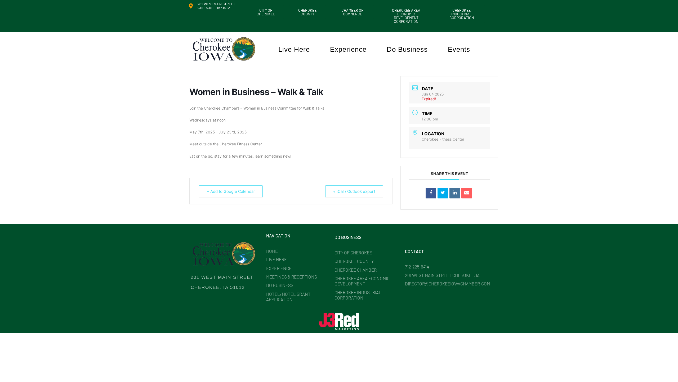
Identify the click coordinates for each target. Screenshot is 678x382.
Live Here (294, 49)
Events (459, 49)
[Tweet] (443, 193)
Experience (348, 49)
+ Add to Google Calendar (231, 191)
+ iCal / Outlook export (354, 191)
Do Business (407, 49)
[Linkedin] (454, 193)
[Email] (466, 193)
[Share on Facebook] (431, 193)
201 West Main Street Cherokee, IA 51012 (216, 6)
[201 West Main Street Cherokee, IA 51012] (190, 6)
